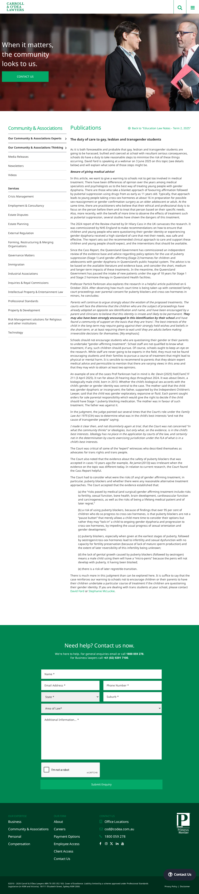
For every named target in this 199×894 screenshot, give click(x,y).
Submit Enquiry (101, 784)
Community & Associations (28, 829)
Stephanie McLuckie (102, 591)
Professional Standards (23, 301)
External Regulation (21, 233)
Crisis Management (21, 196)
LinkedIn (118, 844)
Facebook (102, 844)
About (58, 821)
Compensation (19, 844)
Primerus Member (183, 814)
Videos (12, 175)
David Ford (77, 591)
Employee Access (66, 844)
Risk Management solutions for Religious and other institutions (35, 321)
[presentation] (70, 770)
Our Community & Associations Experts (34, 138)
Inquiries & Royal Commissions (28, 283)
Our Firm (60, 816)
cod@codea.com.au (119, 829)
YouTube (123, 844)
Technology (15, 332)
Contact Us (25, 76)
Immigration (16, 264)
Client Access (63, 851)
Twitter (112, 844)
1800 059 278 (115, 836)
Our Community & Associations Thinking (35, 147)
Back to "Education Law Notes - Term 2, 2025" (161, 128)
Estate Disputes (18, 215)
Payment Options (67, 836)
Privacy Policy (171, 886)
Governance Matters (21, 255)
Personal (14, 836)
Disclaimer (185, 886)
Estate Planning (18, 224)
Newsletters (16, 166)
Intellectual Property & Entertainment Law (35, 292)
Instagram (107, 844)
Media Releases (18, 156)
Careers (59, 829)
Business (14, 821)
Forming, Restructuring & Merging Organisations (30, 244)
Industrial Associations (23, 273)
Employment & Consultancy (26, 205)
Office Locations (117, 821)
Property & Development (24, 310)
